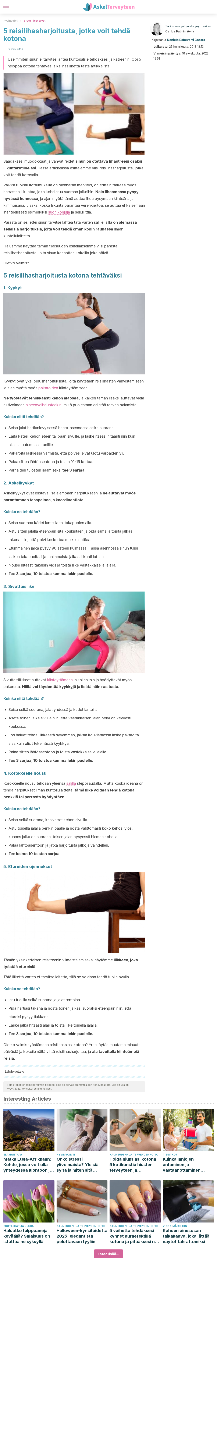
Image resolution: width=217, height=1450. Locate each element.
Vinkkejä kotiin (175, 1226)
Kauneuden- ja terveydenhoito (134, 1154)
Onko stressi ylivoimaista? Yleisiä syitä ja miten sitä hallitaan (78, 1165)
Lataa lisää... (108, 1254)
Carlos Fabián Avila (179, 31)
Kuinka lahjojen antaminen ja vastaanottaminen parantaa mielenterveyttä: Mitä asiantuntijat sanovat (185, 1165)
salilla (71, 783)
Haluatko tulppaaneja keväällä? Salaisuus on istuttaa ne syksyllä (26, 1236)
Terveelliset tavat (33, 20)
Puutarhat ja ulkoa (18, 1226)
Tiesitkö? (170, 1154)
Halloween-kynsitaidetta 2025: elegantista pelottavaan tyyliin (82, 1236)
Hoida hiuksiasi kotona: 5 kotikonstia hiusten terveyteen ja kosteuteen (134, 1165)
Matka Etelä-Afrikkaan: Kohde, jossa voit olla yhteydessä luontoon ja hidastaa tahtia (27, 1165)
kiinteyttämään (60, 680)
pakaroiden (48, 388)
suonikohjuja (59, 212)
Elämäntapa (12, 1154)
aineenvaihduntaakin (43, 405)
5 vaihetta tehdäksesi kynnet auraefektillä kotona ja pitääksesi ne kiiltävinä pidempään (133, 1236)
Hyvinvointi (10, 20)
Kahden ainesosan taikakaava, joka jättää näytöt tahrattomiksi (186, 1236)
